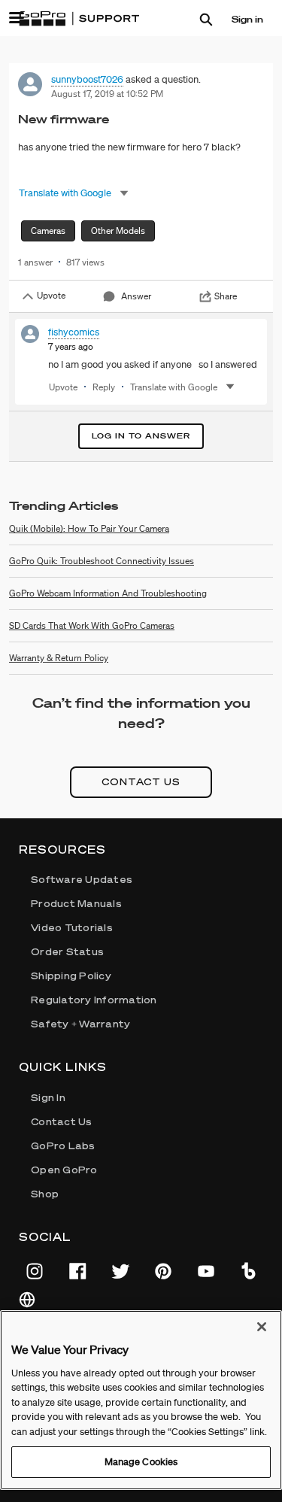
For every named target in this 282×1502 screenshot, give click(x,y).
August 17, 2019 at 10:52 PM (107, 93)
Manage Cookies (141, 1461)
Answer (136, 296)
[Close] (261, 1326)
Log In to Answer (141, 435)
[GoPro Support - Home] (79, 19)
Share (225, 296)
